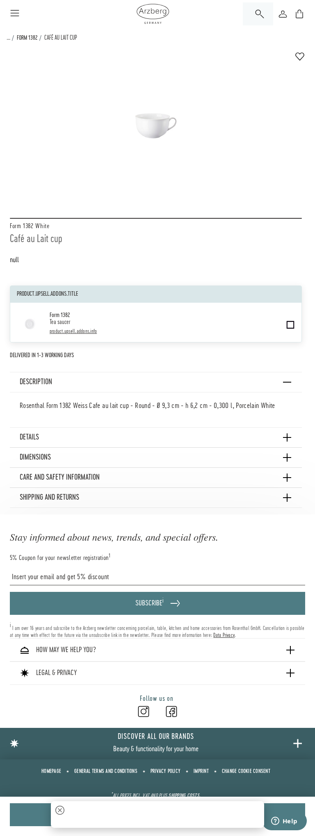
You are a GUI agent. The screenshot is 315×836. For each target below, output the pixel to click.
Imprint (201, 771)
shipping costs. (184, 795)
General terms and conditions (105, 771)
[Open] (258, 13)
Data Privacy (224, 634)
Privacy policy (165, 771)
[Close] (60, 811)
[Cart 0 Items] (299, 14)
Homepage (51, 771)
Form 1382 (27, 38)
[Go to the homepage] (153, 14)
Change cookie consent (246, 771)
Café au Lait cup (60, 38)
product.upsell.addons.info (73, 331)
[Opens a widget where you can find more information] (284, 821)
